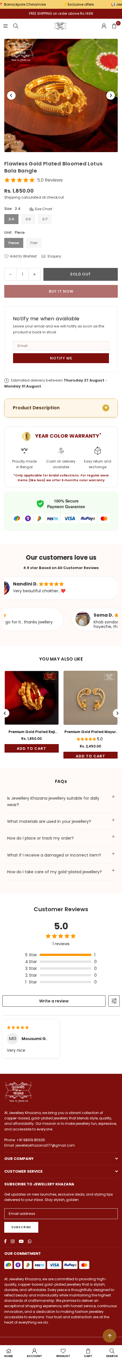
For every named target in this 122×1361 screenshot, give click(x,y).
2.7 (44, 219)
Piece (14, 243)
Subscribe (21, 1227)
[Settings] (104, 26)
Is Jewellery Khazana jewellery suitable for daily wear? (53, 801)
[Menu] (5, 26)
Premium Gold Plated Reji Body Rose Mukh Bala (32, 731)
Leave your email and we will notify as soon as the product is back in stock (58, 329)
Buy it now (61, 291)
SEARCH (112, 1356)
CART (88, 1356)
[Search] (15, 26)
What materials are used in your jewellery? (49, 821)
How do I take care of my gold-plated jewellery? (54, 872)
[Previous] (11, 95)
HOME (8, 1356)
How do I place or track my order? (40, 838)
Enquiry (54, 256)
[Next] (110, 95)
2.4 (11, 219)
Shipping (12, 197)
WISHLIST (63, 1356)
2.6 (28, 219)
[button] (114, 26)
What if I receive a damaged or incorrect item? (54, 855)
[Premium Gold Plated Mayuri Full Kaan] (91, 698)
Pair (33, 243)
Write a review (54, 1001)
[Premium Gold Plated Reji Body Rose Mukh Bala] (32, 698)
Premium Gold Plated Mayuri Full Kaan (90, 731)
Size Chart (43, 208)
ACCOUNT (34, 1356)
